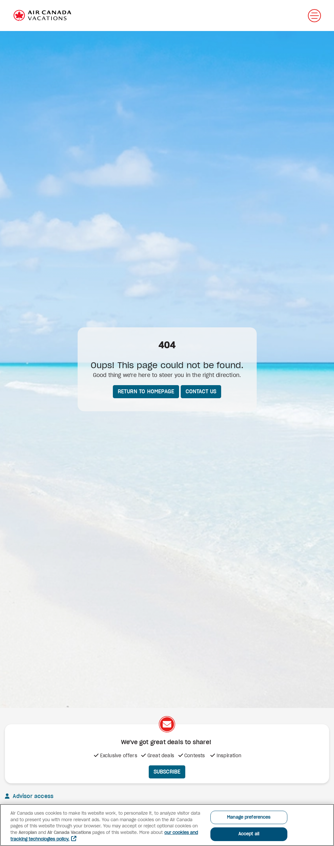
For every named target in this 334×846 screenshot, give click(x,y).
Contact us (201, 391)
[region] (167, 825)
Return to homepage (146, 391)
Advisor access (32, 796)
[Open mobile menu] (314, 15)
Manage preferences (248, 817)
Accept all (248, 834)
